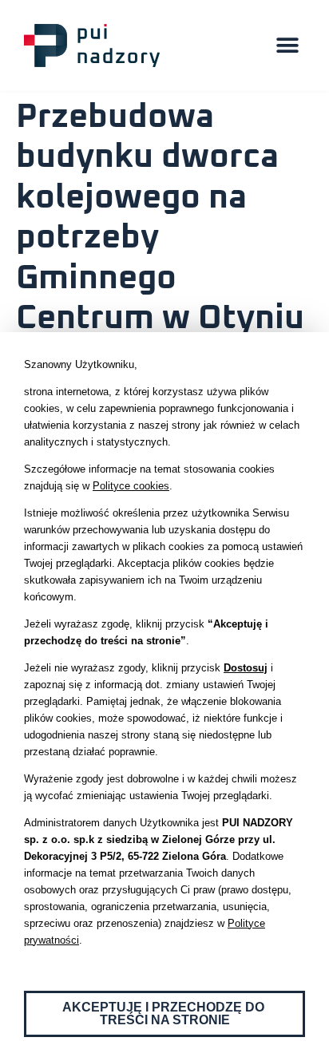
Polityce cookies (131, 486)
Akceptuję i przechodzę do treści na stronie (165, 1013)
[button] (287, 46)
